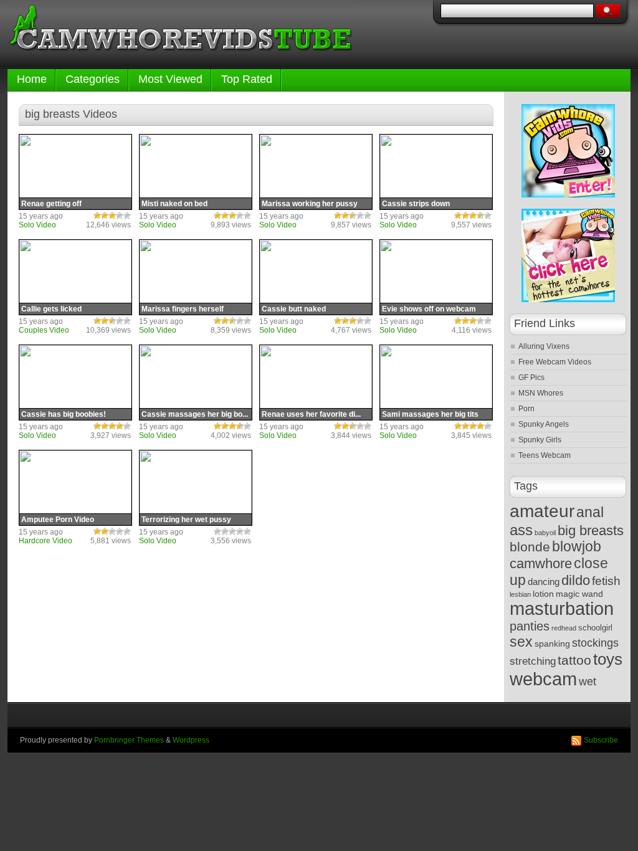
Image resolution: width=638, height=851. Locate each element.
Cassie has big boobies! (63, 414)
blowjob (576, 546)
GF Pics (531, 377)
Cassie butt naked (294, 309)
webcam (543, 678)
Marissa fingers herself (182, 309)
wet (587, 681)
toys (607, 659)
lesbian (520, 594)
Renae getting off (51, 203)
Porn (526, 408)
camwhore (541, 563)
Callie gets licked (51, 309)
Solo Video (37, 225)
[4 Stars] (119, 215)
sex (521, 642)
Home (32, 79)
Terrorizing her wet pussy (186, 519)
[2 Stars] (104, 215)
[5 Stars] (127, 215)
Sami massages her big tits (430, 414)
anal (590, 512)
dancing (543, 581)
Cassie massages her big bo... (194, 414)
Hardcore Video (45, 540)
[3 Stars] (112, 215)
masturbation (562, 609)
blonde (530, 547)
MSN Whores (540, 393)
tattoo (574, 660)
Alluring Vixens (543, 346)
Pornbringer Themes (129, 740)
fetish (606, 580)
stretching (533, 661)
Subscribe (601, 740)
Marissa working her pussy (310, 203)
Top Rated (246, 79)
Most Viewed (170, 79)
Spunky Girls (539, 439)
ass (521, 529)
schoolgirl (595, 628)
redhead (563, 628)
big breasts (591, 530)
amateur (542, 511)
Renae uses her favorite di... (311, 414)
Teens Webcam (544, 455)
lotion (543, 594)
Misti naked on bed (174, 203)
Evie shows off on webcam (429, 309)
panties (530, 626)
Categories (92, 79)
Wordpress (191, 740)
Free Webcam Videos (554, 362)
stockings (595, 643)
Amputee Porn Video (57, 519)
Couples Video (44, 330)
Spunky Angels (543, 424)
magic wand (579, 594)
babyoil (545, 532)
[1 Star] (97, 215)
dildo (575, 580)
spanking (552, 644)
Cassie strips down (416, 203)
